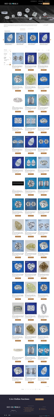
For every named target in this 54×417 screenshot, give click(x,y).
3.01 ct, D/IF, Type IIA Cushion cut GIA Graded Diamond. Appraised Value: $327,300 (17, 379)
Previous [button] (3, 40)
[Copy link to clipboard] (43, 25)
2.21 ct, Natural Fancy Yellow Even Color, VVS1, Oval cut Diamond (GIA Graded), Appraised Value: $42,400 (30, 296)
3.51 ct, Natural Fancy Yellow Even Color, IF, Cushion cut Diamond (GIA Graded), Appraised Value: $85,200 (30, 87)
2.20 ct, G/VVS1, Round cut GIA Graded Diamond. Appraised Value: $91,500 (43, 296)
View (46, 386)
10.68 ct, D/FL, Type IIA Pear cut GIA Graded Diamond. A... (9, 44)
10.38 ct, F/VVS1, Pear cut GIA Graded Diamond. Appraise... (44, 44)
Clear (9, 57)
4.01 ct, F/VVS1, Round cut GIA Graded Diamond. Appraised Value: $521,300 (17, 212)
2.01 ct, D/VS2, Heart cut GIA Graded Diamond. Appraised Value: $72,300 (30, 233)
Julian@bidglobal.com (43, 409)
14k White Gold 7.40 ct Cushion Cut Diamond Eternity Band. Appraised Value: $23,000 (17, 108)
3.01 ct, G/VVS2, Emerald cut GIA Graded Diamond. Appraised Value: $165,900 (17, 337)
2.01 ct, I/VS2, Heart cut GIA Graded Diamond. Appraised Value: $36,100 (30, 275)
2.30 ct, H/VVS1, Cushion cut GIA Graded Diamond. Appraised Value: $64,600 (43, 337)
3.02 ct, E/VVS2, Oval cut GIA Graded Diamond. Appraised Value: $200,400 (43, 87)
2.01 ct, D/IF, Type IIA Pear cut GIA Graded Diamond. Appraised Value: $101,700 (17, 171)
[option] (9, 39)
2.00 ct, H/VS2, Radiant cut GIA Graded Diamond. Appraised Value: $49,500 (17, 129)
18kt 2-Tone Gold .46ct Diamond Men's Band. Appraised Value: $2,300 (18, 358)
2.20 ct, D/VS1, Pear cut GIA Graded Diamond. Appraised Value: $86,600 (43, 379)
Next (39, 389)
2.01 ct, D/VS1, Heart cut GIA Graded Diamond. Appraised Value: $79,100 (18, 275)
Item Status (5, 53)
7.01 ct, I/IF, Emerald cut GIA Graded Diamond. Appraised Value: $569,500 (30, 66)
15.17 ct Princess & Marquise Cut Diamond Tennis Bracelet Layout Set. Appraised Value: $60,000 (17, 191)
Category (5, 57)
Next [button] (51, 40)
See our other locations (28, 411)
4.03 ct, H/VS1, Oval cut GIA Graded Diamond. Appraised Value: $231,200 (43, 170)
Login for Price (18, 90)
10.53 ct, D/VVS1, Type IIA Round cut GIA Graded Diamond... (32, 44)
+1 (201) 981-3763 (42, 408)
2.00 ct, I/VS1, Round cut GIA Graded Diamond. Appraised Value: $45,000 (18, 254)
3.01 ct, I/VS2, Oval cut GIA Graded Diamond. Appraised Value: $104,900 (17, 295)
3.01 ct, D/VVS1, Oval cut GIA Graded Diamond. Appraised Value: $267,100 (43, 129)
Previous (23, 389)
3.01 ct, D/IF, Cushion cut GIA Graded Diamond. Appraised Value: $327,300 (43, 212)
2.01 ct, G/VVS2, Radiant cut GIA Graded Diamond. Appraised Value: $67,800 (30, 316)
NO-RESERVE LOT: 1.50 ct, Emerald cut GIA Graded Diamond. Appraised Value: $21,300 (30, 108)
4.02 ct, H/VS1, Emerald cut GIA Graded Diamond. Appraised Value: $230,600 (30, 358)
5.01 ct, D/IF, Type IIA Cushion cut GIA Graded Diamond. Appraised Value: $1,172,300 (43, 254)
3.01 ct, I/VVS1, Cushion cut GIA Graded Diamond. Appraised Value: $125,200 (17, 87)
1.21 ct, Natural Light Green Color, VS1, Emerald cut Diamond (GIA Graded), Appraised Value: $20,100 (18, 316)
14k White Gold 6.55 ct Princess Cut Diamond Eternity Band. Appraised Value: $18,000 (43, 316)
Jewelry (5, 58)
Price (4, 62)
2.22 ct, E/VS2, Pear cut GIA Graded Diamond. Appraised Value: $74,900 (30, 150)
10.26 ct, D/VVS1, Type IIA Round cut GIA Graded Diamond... (20, 44)
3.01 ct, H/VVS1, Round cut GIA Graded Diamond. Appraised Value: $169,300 (30, 191)
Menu (39, 3)
